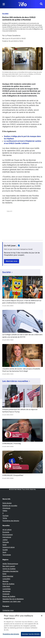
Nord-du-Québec (8, 584)
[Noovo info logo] (22, 4)
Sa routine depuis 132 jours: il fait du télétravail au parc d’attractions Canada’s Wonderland (21, 302)
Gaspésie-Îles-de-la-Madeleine (13, 599)
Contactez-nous (8, 610)
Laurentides (7, 589)
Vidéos (5, 510)
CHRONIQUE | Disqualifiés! (12, 475)
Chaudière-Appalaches (10, 571)
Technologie (7, 555)
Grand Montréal (8, 576)
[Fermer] (41, 615)
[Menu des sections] (4, 4)
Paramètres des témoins (11, 521)
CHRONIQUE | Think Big (11, 443)
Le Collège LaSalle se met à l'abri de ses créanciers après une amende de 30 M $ (22, 336)
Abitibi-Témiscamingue (10, 564)
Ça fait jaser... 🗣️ (12, 246)
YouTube (5, 516)
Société (5, 14)
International (7, 537)
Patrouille (6, 542)
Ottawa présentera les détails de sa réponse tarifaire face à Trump (19, 411)
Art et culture (7, 529)
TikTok (5, 518)
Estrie (4, 574)
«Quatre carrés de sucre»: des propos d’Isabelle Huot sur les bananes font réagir (21, 370)
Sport (4, 552)
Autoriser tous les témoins (31, 634)
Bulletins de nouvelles (10, 505)
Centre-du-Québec (9, 569)
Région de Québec (9, 596)
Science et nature (9, 547)
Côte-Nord (6, 586)
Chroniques (6, 508)
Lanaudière (6, 579)
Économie (6, 532)
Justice (5, 540)
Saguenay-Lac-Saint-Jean (12, 601)
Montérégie (6, 591)
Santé (4, 545)
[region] (22, 625)
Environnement (8, 534)
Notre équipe (7, 503)
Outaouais (6, 594)
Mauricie (5, 581)
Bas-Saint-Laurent (9, 566)
